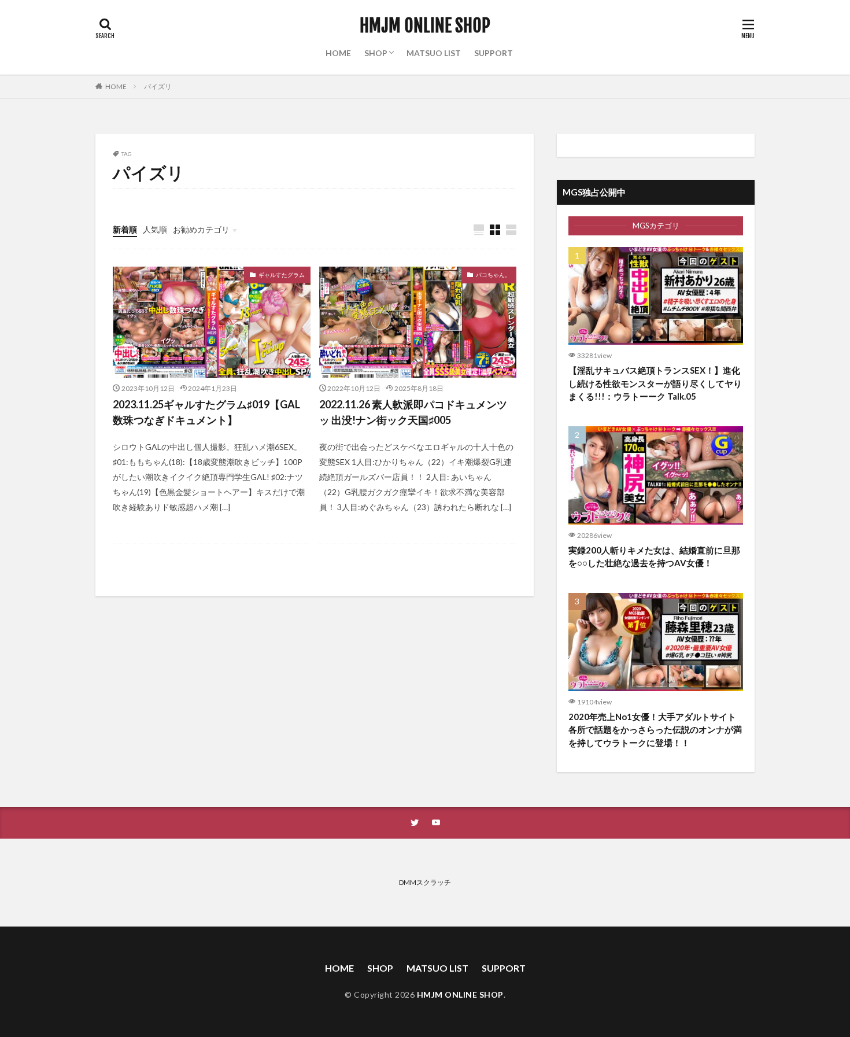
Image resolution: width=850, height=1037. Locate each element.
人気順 (155, 229)
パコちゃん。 (493, 274)
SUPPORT (493, 53)
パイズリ (158, 86)
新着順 (125, 229)
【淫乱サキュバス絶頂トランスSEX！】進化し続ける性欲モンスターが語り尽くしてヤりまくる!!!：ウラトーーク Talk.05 (655, 383)
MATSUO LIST (433, 53)
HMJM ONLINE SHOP (425, 26)
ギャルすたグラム (281, 274)
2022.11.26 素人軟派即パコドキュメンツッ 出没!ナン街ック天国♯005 (413, 412)
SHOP (375, 53)
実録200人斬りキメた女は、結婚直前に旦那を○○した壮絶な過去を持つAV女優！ (654, 557)
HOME (338, 53)
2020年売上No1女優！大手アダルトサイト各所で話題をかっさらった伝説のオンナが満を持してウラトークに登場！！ (655, 729)
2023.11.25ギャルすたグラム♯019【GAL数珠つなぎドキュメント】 (206, 412)
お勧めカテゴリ (201, 229)
